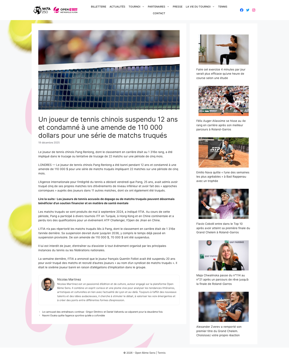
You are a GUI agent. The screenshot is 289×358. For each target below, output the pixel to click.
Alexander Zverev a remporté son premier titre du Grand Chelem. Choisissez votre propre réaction (219, 331)
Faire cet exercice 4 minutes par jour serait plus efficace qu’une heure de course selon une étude (220, 74)
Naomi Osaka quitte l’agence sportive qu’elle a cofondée (73, 315)
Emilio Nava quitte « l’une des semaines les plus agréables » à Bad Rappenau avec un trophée (222, 177)
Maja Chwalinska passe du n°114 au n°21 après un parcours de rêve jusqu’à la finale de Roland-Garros (222, 280)
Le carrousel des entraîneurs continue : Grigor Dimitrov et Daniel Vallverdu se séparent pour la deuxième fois (102, 311)
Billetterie (98, 6)
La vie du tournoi (198, 6)
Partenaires (156, 6)
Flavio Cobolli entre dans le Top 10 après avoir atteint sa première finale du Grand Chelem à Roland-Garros (223, 228)
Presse (177, 6)
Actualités (117, 6)
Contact (159, 13)
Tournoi (134, 6)
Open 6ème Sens (145, 352)
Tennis (222, 6)
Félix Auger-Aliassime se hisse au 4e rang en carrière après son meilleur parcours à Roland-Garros (221, 125)
